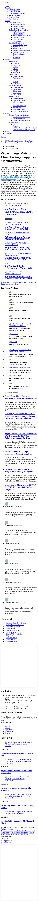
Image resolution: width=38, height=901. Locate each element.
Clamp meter (17, 93)
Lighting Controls (18, 37)
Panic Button (17, 65)
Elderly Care (13, 74)
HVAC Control (18, 34)
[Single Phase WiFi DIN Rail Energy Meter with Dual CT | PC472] (19, 245)
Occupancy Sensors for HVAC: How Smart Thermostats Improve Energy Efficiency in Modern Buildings (20, 416)
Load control (17, 95)
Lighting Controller (19, 52)
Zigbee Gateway (11, 638)
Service (7, 113)
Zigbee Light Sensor (12, 641)
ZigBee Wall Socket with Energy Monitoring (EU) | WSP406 (18, 278)
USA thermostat (18, 102)
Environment (17, 72)
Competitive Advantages (17, 13)
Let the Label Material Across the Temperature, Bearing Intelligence (19, 470)
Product (7, 21)
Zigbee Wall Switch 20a (14, 634)
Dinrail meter (17, 91)
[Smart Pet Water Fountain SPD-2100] (10, 316)
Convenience (17, 83)
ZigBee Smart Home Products (18, 30)
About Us (8, 8)
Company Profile (14, 10)
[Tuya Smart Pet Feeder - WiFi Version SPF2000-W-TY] (10, 384)
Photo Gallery (13, 19)
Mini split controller (19, 106)
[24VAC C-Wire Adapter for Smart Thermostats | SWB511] (13, 334)
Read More (8, 219)
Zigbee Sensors (18, 39)
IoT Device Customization (21, 117)
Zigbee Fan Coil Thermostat (15, 625)
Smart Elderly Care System (19, 833)
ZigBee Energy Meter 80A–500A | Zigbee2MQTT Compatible (19, 212)
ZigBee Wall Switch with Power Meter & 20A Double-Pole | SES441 (18, 259)
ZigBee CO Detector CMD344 (19, 344)
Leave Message (6, 842)
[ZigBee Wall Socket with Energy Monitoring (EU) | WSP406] (19, 274)
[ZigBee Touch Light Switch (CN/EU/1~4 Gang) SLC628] (11, 360)
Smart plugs (17, 89)
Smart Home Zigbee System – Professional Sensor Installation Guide (20, 397)
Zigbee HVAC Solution (20, 111)
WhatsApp (4, 838)
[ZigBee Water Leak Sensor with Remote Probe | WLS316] (21, 326)
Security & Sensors (19, 54)
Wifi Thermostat (11, 179)
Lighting (15, 67)
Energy (15, 71)
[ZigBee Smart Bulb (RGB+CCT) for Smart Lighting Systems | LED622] (21, 351)
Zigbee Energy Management (22, 35)
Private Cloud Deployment (21, 120)
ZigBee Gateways (19, 32)
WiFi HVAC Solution (20, 109)
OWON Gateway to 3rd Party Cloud (25, 128)
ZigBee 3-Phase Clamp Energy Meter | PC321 (17, 228)
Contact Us (8, 133)
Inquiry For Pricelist (7, 722)
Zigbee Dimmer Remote (14, 632)
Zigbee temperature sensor (19, 834)
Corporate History (14, 17)
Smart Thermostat (18, 26)
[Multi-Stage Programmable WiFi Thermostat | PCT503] (11, 292)
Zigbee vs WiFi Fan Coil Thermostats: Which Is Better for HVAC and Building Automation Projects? (21, 436)
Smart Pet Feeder (18, 28)
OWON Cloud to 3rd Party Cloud (24, 130)
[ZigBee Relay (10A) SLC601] (11, 308)
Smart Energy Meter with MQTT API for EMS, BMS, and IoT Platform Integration (20, 487)
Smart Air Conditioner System (16, 623)
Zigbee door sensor (7, 831)
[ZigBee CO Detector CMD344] (13, 342)
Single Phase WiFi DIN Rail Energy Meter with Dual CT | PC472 (17, 249)
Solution (7, 59)
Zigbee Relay (10, 639)
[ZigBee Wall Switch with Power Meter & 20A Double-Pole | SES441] (19, 255)
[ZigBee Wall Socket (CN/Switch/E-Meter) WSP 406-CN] (7, 263)
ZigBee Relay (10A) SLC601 (18, 310)
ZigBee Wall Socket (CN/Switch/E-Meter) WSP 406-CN (19, 268)
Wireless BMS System (20, 45)
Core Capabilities (14, 11)
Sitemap (10, 829)
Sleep (15, 80)
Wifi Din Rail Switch (13, 630)
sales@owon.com (6, 840)
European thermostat (19, 104)
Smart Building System (16, 43)
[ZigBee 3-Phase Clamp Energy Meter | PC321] (19, 224)
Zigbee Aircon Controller (14, 636)
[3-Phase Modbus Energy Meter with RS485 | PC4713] (19, 234)
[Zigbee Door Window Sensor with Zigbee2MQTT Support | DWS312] (20, 368)
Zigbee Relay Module (13, 627)
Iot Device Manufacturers (22, 831)
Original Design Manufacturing (19, 115)
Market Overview (14, 15)
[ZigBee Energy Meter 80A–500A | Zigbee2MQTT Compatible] (19, 205)
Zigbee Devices (11, 628)
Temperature (17, 107)
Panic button (17, 78)
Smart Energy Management (22, 50)
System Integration (15, 122)
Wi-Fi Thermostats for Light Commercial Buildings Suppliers (18, 452)
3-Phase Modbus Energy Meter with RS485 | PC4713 (17, 239)
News (7, 131)
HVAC (15, 69)
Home (7, 6)
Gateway (16, 63)
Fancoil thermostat (19, 100)
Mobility (15, 82)
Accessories (17, 41)
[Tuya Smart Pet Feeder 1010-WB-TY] (15, 376)
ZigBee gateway (18, 76)
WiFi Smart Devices (15, 22)
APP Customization (19, 119)
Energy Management (19, 24)
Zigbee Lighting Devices (18, 177)
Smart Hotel (13, 61)
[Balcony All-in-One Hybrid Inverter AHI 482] (11, 300)
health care (16, 58)
